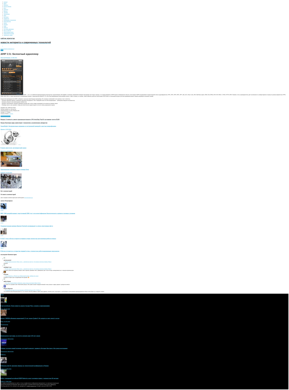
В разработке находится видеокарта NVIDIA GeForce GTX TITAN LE (23, 290)
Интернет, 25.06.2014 (7, 151)
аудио (2, 116)
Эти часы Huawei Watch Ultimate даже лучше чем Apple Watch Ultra (23, 283)
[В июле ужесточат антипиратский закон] (11, 166)
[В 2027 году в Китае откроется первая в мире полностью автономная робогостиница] (4, 234)
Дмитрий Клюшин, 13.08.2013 (9, 57)
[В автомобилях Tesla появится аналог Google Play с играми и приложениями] (4, 302)
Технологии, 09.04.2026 (7, 339)
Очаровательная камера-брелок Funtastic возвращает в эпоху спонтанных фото (27, 226)
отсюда (11, 113)
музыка (5, 116)
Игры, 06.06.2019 (5, 309)
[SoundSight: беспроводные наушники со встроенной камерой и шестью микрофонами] (11, 144)
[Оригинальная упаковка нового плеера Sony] (11, 188)
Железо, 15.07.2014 (6, 129)
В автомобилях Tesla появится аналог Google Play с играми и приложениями (25, 306)
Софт (2, 50)
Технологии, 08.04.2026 (7, 351)
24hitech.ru (53, 384)
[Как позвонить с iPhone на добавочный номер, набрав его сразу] (5, 273)
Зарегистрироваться (9, 49)
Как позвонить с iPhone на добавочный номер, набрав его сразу (21, 276)
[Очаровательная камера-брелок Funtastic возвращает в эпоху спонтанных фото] (4, 221)
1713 (2, 223)
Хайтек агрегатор (31, 386)
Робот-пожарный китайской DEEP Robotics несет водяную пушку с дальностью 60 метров (29, 378)
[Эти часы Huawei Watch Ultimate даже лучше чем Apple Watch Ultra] (5, 280)
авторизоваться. (28, 197)
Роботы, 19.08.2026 (6, 381)
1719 (2, 210)
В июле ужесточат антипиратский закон (13, 148)
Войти (2, 49)
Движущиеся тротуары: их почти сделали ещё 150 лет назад (20, 336)
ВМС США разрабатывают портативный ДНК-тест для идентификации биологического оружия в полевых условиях (38, 213)
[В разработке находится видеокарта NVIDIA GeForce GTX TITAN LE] (5, 287)
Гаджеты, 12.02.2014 (6, 172)
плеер (8, 116)
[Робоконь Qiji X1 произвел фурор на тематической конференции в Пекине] (4, 362)
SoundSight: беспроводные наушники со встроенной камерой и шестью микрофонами (28, 126)
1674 (2, 248)
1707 (2, 235)
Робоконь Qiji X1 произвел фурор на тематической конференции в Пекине (25, 366)
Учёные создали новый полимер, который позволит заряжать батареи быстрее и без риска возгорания (34, 348)
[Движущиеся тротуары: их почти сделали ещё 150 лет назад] (4, 332)
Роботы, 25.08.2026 (6, 369)
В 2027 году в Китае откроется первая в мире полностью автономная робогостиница (28, 238)
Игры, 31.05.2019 (5, 321)
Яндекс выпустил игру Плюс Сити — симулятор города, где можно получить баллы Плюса (28, 261)
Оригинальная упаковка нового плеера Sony (15, 169)
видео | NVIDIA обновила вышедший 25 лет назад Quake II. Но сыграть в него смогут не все (30, 318)
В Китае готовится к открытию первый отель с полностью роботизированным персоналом (30, 251)
